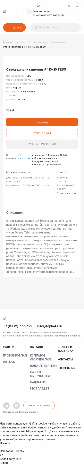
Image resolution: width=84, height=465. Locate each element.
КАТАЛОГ (37, 347)
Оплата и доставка (65, 349)
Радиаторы (38, 382)
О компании (67, 368)
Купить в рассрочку (42, 144)
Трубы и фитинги (38, 42)
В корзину (42, 122)
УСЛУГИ (8, 347)
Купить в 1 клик (42, 132)
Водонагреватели (42, 366)
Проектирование (14, 355)
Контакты (65, 359)
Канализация (59, 42)
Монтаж (9, 362)
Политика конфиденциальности (21, 412)
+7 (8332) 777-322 (17, 326)
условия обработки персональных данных (27, 439)
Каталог (17, 27)
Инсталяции (39, 388)
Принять (5, 443)
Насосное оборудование (41, 374)
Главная (7, 42)
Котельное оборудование (41, 357)
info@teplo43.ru (49, 326)
